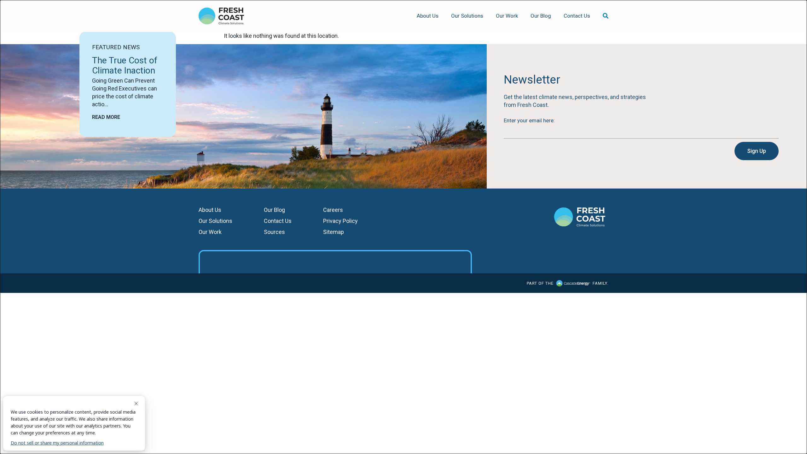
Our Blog (541, 16)
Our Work (507, 16)
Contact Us (577, 16)
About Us (427, 16)
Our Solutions (467, 16)
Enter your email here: (529, 120)
